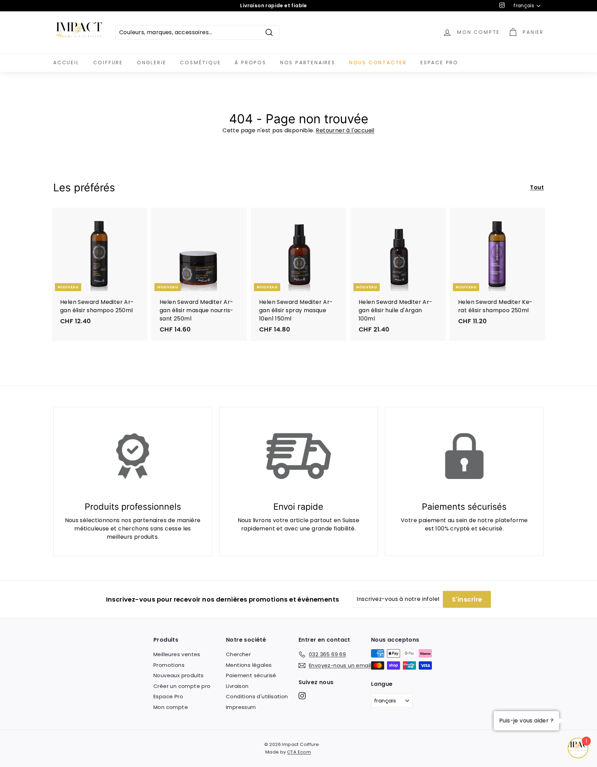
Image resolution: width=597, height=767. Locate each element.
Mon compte (170, 707)
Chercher (238, 654)
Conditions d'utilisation (257, 696)
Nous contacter (378, 62)
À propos (250, 62)
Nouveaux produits (178, 675)
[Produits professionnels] (132, 456)
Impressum (241, 707)
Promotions (168, 665)
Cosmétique (200, 62)
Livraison (237, 686)
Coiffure (108, 62)
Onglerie (151, 62)
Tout (537, 187)
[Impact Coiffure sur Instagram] (302, 696)
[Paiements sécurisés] (464, 456)
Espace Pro (439, 62)
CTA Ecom (299, 752)
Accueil (66, 62)
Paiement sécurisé (251, 675)
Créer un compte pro (182, 686)
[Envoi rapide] (298, 456)
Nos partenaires (307, 62)
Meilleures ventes (176, 654)
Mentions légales (249, 665)
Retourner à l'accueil (345, 130)
